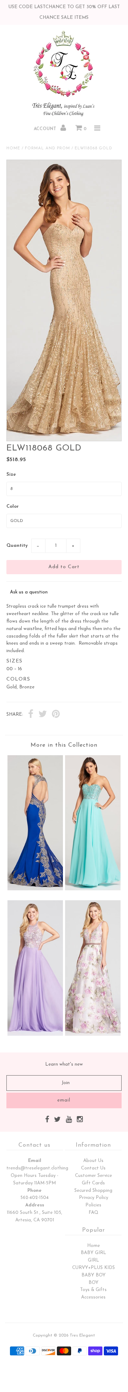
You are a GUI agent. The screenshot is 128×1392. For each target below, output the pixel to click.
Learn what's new (64, 1064)
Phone (34, 1190)
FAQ (93, 1212)
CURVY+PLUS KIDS (93, 1267)
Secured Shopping (93, 1190)
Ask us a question (29, 592)
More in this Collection (64, 745)
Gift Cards (93, 1183)
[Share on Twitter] (42, 715)
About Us (93, 1160)
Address (34, 1205)
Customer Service (93, 1175)
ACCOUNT (46, 129)
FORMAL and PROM (47, 148)
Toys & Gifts (93, 1289)
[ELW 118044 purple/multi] (92, 1034)
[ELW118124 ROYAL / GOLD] (35, 889)
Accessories (93, 1297)
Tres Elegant (82, 1335)
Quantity (17, 545)
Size (11, 474)
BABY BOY (93, 1275)
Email (34, 1160)
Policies (93, 1205)
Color (12, 506)
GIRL (93, 1260)
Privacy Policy (93, 1197)
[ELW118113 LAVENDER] (35, 1034)
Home (13, 148)
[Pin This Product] (56, 715)
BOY (93, 1282)
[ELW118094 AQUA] (92, 889)
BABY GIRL (93, 1252)
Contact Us (93, 1168)
